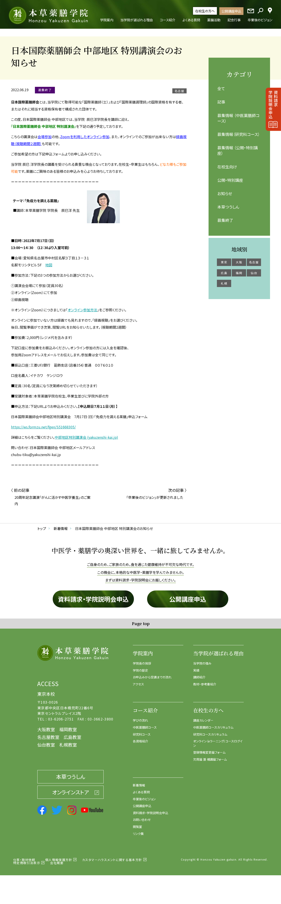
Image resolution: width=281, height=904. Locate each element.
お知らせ (224, 193)
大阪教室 (46, 729)
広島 (224, 273)
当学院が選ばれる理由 (218, 653)
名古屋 (254, 262)
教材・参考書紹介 (204, 684)
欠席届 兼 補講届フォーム (210, 759)
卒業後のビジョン (144, 799)
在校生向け (227, 166)
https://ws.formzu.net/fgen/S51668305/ (43, 427)
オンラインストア (70, 792)
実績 (196, 670)
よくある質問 (141, 792)
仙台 (254, 273)
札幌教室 (68, 745)
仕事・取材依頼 (24, 859)
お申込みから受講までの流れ (152, 677)
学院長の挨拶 (142, 663)
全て (221, 88)
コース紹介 (145, 710)
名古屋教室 (48, 737)
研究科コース (142, 734)
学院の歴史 (140, 670)
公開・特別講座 (230, 180)
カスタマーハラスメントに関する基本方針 (112, 859)
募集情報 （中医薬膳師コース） (238, 118)
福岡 (239, 273)
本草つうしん (228, 207)
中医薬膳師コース (145, 727)
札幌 (224, 283)
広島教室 (72, 737)
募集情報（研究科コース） (238, 134)
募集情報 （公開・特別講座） (237, 150)
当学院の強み (202, 663)
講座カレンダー (203, 720)
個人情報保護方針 (58, 859)
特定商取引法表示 (26, 862)
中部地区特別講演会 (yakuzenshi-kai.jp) (86, 437)
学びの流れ (140, 720)
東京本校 (46, 694)
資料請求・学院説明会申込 (93, 599)
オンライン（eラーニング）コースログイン (218, 743)
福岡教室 (68, 729)
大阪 (239, 262)
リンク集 (138, 833)
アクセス (138, 684)
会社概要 (57, 862)
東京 (224, 262)
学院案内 (143, 653)
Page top (141, 623)
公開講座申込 (231, 11)
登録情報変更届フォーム (209, 752)
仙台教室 (46, 745)
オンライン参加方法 (82, 309)
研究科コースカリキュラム (210, 734)
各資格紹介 (140, 741)
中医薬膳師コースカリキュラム (213, 727)
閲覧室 (137, 826)
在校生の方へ (205, 11)
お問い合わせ (142, 819)
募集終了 (225, 220)
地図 (48, 264)
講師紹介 (199, 677)
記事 (221, 102)
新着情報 (139, 785)
